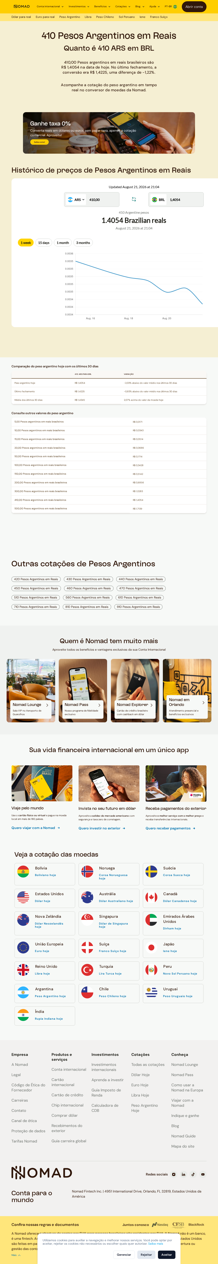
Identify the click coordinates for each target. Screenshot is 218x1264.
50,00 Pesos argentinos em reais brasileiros (39, 456)
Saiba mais (155, 1243)
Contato (18, 1110)
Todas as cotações (148, 1064)
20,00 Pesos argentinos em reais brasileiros (39, 447)
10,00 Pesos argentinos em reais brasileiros (39, 430)
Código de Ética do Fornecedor (28, 1087)
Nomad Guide (183, 1136)
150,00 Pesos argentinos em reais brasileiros (40, 473)
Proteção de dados (28, 1131)
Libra (88, 17)
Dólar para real (21, 17)
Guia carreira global (69, 1141)
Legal (16, 1074)
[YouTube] (203, 1174)
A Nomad (19, 1064)
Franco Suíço (159, 17)
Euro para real (45, 17)
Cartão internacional (63, 1082)
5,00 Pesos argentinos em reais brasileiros (39, 421)
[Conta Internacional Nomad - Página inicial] (21, 6)
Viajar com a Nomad (182, 1103)
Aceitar (166, 1255)
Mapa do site (182, 1146)
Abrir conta (194, 6)
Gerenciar (124, 1255)
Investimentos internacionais (104, 1067)
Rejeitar (146, 1255)
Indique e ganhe (185, 1115)
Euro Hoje (139, 1085)
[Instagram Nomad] (173, 1174)
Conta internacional (69, 1069)
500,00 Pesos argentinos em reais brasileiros (40, 508)
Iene (142, 17)
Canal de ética (24, 1120)
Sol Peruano (127, 17)
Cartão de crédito (67, 1095)
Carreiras (19, 1100)
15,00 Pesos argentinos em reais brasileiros (39, 439)
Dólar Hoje (140, 1074)
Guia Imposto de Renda (106, 1093)
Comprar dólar (65, 1115)
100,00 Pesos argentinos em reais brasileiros (40, 465)
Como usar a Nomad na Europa (187, 1087)
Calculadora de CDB (105, 1108)
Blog (175, 1125)
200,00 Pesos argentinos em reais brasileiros (40, 482)
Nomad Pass (182, 1074)
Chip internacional (67, 1105)
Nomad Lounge (184, 1064)
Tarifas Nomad (24, 1141)
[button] (50, 6)
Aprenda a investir (108, 1079)
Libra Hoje (140, 1095)
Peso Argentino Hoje (144, 1108)
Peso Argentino (69, 17)
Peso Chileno (105, 17)
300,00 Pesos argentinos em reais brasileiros (40, 491)
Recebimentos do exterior (67, 1128)
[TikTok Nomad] (193, 1174)
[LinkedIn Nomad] (183, 1174)
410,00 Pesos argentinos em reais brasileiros (40, 500)
